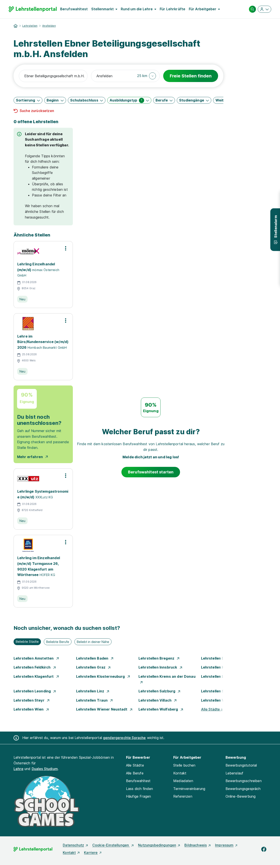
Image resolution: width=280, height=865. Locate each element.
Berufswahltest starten (151, 472)
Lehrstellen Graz (91, 667)
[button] (147, 76)
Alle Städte (135, 765)
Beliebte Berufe (57, 642)
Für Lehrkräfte (172, 9)
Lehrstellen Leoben (218, 676)
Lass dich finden (139, 788)
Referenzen (182, 796)
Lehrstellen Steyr (29, 700)
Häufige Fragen (138, 796)
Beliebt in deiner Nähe (93, 642)
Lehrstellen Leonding (33, 691)
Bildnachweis (195, 845)
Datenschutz (73, 845)
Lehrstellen (29, 25)
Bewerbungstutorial (241, 765)
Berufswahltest (74, 9)
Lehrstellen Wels (216, 700)
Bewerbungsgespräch (243, 788)
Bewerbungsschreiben (244, 781)
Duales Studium (45, 769)
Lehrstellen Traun (92, 700)
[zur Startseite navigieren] (16, 26)
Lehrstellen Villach (155, 700)
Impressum (224, 845)
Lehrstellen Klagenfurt (34, 676)
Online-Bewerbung (241, 796)
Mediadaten (183, 781)
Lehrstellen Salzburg (157, 691)
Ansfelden (49, 25)
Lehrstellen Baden (92, 658)
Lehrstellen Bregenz (156, 658)
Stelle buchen (184, 765)
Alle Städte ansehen (218, 709)
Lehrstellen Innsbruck (158, 667)
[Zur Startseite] (33, 9)
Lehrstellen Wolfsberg (158, 709)
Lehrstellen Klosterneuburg (101, 676)
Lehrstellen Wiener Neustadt (102, 709)
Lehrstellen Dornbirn (219, 658)
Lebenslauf (234, 773)
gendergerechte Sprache (124, 737)
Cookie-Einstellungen (111, 845)
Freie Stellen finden (191, 76)
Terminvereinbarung (189, 788)
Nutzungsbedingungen (157, 845)
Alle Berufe (135, 773)
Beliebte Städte (27, 641)
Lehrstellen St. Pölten (220, 691)
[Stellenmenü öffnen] (65, 248)
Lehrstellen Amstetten (34, 658)
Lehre (18, 769)
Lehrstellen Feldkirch (33, 667)
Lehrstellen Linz (90, 691)
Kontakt (179, 773)
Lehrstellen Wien (29, 709)
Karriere (91, 852)
